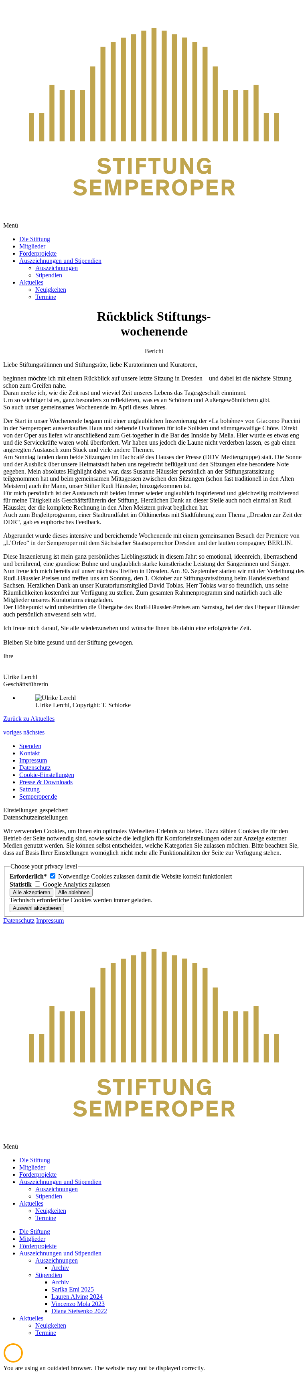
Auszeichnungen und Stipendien (60, 1253)
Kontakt (29, 753)
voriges (12, 732)
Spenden (30, 745)
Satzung (29, 789)
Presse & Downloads (46, 782)
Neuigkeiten (50, 1325)
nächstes (34, 732)
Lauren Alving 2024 (77, 1296)
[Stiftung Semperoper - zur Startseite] (154, 218)
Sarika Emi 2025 (72, 1289)
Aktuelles (31, 1318)
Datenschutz (35, 767)
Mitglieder (32, 1238)
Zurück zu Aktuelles (29, 718)
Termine (45, 1332)
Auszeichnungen (56, 1260)
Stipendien (48, 1274)
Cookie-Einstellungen (46, 774)
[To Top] (13, 1360)
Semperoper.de (38, 796)
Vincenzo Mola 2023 (78, 1303)
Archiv (60, 1267)
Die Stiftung (34, 1231)
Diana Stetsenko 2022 (79, 1311)
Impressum (33, 760)
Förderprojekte (38, 1246)
